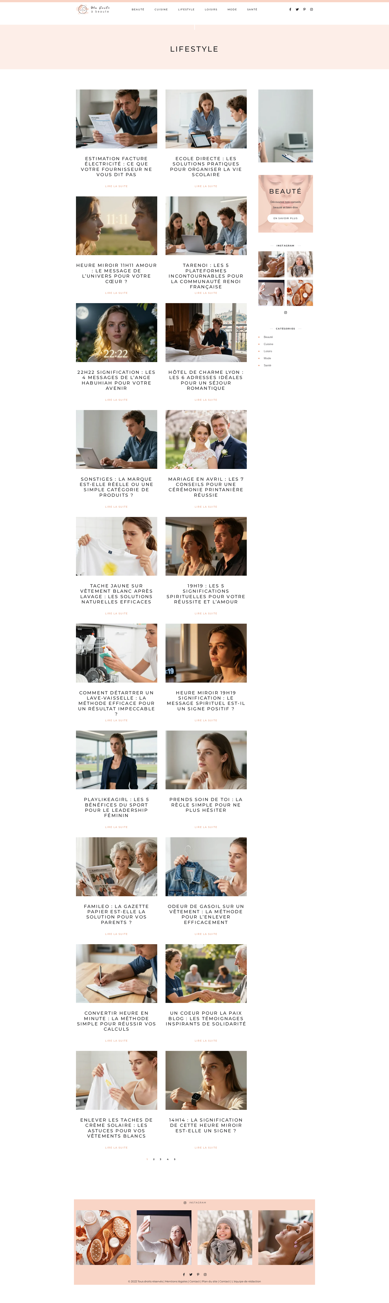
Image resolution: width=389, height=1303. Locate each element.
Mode (232, 9)
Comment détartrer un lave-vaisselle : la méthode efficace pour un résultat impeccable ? (116, 703)
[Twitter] (297, 9)
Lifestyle (186, 9)
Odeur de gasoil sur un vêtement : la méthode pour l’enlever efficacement (206, 914)
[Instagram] (311, 9)
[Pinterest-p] (304, 9)
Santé (252, 9)
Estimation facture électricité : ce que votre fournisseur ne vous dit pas (116, 166)
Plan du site (209, 1281)
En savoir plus (286, 218)
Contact (194, 1281)
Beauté (138, 9)
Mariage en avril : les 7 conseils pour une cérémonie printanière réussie (206, 487)
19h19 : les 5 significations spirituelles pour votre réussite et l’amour (206, 594)
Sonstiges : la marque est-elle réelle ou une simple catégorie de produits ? (117, 487)
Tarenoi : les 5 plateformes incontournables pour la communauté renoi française (206, 276)
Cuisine (161, 9)
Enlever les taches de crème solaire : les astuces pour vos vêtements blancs (116, 1128)
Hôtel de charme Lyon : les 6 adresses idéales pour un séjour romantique (206, 380)
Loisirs (211, 9)
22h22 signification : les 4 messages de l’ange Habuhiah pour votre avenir (116, 380)
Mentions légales (176, 1281)
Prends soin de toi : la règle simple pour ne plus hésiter (206, 805)
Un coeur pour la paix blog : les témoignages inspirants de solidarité (206, 1018)
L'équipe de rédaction (246, 1281)
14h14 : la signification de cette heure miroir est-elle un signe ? (206, 1125)
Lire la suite (116, 186)
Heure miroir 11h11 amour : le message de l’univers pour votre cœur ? (116, 273)
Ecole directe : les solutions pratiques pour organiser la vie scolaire (206, 166)
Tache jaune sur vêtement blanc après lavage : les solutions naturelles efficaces (116, 594)
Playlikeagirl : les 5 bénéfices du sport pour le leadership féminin (116, 807)
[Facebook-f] (290, 9)
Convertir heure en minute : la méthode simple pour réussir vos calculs (116, 1021)
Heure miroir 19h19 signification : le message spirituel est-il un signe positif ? (206, 701)
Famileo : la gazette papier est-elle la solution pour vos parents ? (116, 914)
